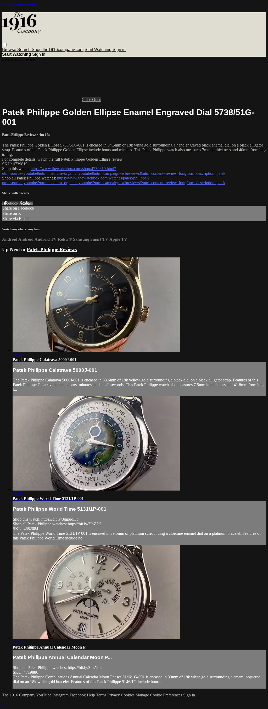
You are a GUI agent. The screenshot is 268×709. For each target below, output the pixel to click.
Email (28, 203)
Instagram (60, 695)
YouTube (43, 695)
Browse (9, 49)
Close (87, 99)
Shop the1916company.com (57, 49)
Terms (101, 695)
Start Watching (99, 49)
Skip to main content (19, 4)
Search (24, 49)
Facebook (10, 203)
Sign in (119, 49)
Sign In (38, 54)
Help (91, 695)
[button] (5, 44)
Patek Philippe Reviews (19, 135)
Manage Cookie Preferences (159, 695)
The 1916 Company (18, 695)
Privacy (114, 695)
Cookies (128, 695)
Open (96, 99)
